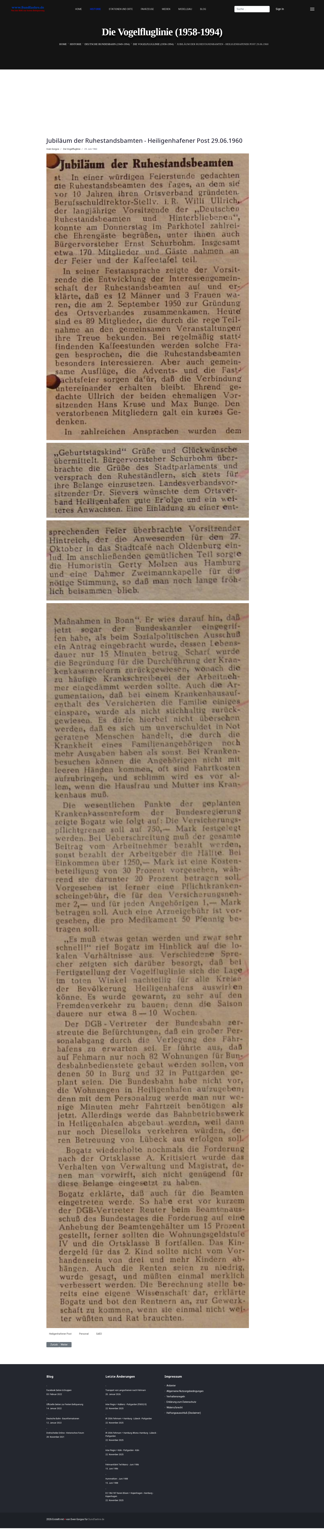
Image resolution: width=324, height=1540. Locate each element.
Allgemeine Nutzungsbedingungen (185, 1391)
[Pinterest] (300, 9)
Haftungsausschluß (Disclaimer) (184, 1413)
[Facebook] (295, 9)
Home (78, 9)
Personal (84, 1333)
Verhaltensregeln (176, 1396)
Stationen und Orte (121, 9)
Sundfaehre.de (96, 1519)
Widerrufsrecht (175, 1407)
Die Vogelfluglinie (71, 149)
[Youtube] (306, 9)
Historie (95, 9)
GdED (99, 1333)
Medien (166, 9)
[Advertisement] (162, 94)
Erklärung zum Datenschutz (181, 1402)
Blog (203, 9)
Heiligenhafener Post (60, 1333)
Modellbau (185, 9)
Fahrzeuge (147, 9)
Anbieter (171, 1385)
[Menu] (312, 9)
